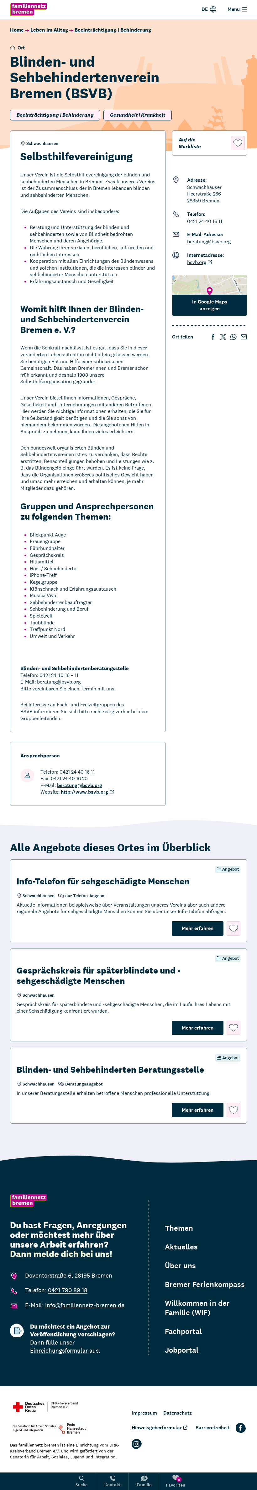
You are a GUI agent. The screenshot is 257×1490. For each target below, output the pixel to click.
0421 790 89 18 (67, 1290)
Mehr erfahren (202, 928)
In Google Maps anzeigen (209, 305)
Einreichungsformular (59, 1350)
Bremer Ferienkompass (205, 1284)
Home (17, 30)
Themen (179, 1228)
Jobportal (181, 1350)
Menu (234, 9)
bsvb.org (196, 262)
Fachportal (183, 1331)
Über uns (180, 1266)
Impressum (144, 1413)
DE (205, 9)
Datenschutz (177, 1413)
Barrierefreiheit (212, 1427)
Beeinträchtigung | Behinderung (113, 30)
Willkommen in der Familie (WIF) (197, 1308)
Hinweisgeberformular (157, 1427)
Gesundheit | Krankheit (137, 115)
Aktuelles (181, 1247)
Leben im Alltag (49, 30)
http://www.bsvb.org (84, 792)
